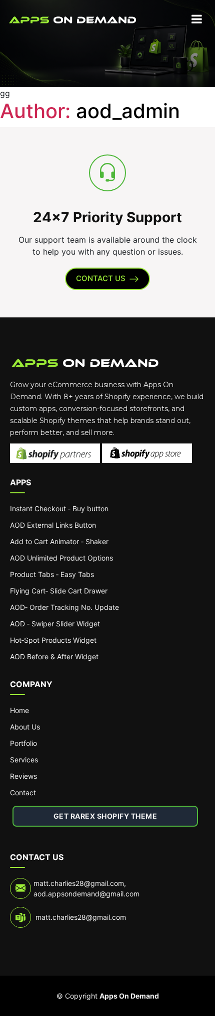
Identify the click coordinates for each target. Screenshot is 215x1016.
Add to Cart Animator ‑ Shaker (59, 541)
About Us (25, 727)
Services (24, 759)
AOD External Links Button (53, 525)
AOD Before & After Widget (54, 656)
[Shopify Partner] (56, 449)
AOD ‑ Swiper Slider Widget (55, 623)
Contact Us (101, 278)
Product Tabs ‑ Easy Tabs (52, 574)
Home (19, 710)
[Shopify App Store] (147, 449)
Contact (23, 792)
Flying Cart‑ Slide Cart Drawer (59, 590)
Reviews (23, 776)
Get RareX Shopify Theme (106, 816)
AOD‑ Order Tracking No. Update (64, 607)
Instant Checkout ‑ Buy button (59, 508)
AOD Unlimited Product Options (61, 558)
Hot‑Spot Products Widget (53, 640)
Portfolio (23, 743)
